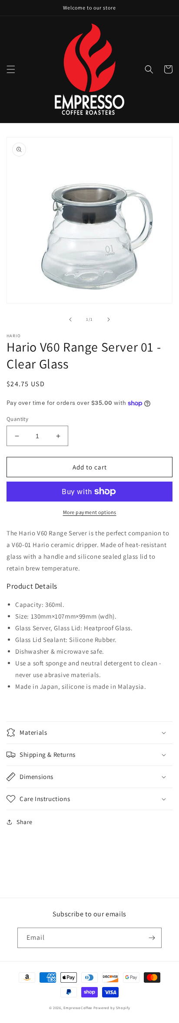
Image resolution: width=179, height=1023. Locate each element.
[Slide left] (70, 319)
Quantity (17, 419)
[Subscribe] (151, 938)
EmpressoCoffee (77, 1007)
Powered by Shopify (111, 1007)
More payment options (89, 512)
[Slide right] (108, 319)
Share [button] (25, 822)
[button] (10, 69)
